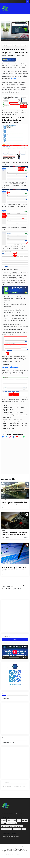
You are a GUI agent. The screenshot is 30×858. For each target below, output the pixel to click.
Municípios (4, 829)
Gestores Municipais (6, 826)
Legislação (16, 45)
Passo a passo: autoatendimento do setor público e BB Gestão (14, 427)
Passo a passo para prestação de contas (14, 422)
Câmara (14, 820)
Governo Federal (18, 826)
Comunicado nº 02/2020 (15, 329)
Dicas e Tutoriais (7, 45)
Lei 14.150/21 (14, 78)
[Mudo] (23, 657)
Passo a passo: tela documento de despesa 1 (15, 423)
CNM (8, 820)
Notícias (24, 45)
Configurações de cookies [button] (9, 854)
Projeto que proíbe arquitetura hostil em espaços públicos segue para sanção (14, 503)
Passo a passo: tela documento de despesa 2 (15, 425)
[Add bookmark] (26, 23)
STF (20, 829)
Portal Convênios (20, 55)
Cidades (3, 820)
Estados (10, 823)
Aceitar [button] (18, 854)
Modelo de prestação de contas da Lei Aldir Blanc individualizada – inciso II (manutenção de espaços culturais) (15, 407)
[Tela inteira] (26, 657)
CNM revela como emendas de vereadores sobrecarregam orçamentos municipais (15, 533)
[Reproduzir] (4, 657)
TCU (24, 829)
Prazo (10, 829)
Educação (24, 820)
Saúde (15, 829)
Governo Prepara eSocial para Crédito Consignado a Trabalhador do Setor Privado (14, 568)
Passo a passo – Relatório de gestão (13, 419)
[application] (15, 652)
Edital (19, 820)
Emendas (3, 823)
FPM (15, 823)
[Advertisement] (15, 454)
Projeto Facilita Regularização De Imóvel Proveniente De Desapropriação (12, 366)
